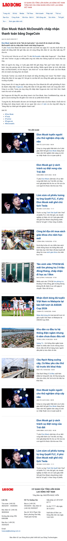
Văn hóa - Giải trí (28, 17)
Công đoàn (15, 17)
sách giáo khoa (52, 252)
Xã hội (15, 13)
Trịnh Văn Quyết (52, 213)
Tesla (9, 48)
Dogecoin (19, 87)
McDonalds (36, 56)
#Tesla (7, 117)
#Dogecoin (9, 121)
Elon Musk (5, 43)
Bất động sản (41, 17)
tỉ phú (44, 104)
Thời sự (58, 13)
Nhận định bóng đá (43, 315)
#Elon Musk (9, 114)
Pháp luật (49, 13)
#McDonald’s (9, 124)
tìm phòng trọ (59, 281)
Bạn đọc (6, 17)
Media (22, 13)
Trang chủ (6, 13)
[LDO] (18, 143)
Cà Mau (51, 374)
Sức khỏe (52, 17)
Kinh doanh (39, 13)
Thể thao (30, 13)
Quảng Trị (40, 343)
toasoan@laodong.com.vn (11, 531)
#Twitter (8, 119)
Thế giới (61, 17)
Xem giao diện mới (15, 21)
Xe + (4, 21)
